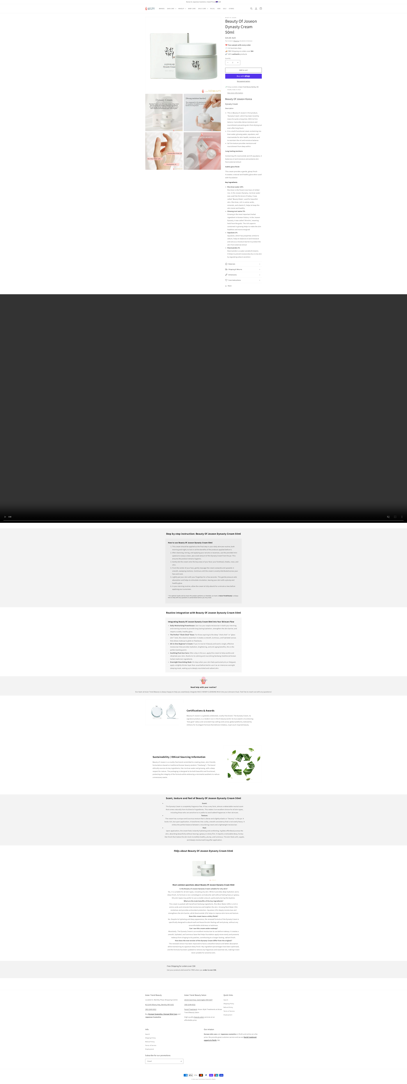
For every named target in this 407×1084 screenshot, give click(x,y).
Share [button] (230, 286)
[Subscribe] (181, 1061)
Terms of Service (229, 1011)
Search (226, 1000)
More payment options (243, 81)
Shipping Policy (229, 1004)
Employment (228, 1015)
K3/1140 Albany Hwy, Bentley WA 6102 (159, 1004)
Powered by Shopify (210, 1079)
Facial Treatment (190, 1009)
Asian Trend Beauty (200, 1079)
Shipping (236, 41)
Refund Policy (228, 1007)
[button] (171, 8)
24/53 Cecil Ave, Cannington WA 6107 (198, 1000)
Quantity (228, 58)
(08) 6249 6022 (150, 1009)
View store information (235, 93)
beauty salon (199, 1017)
